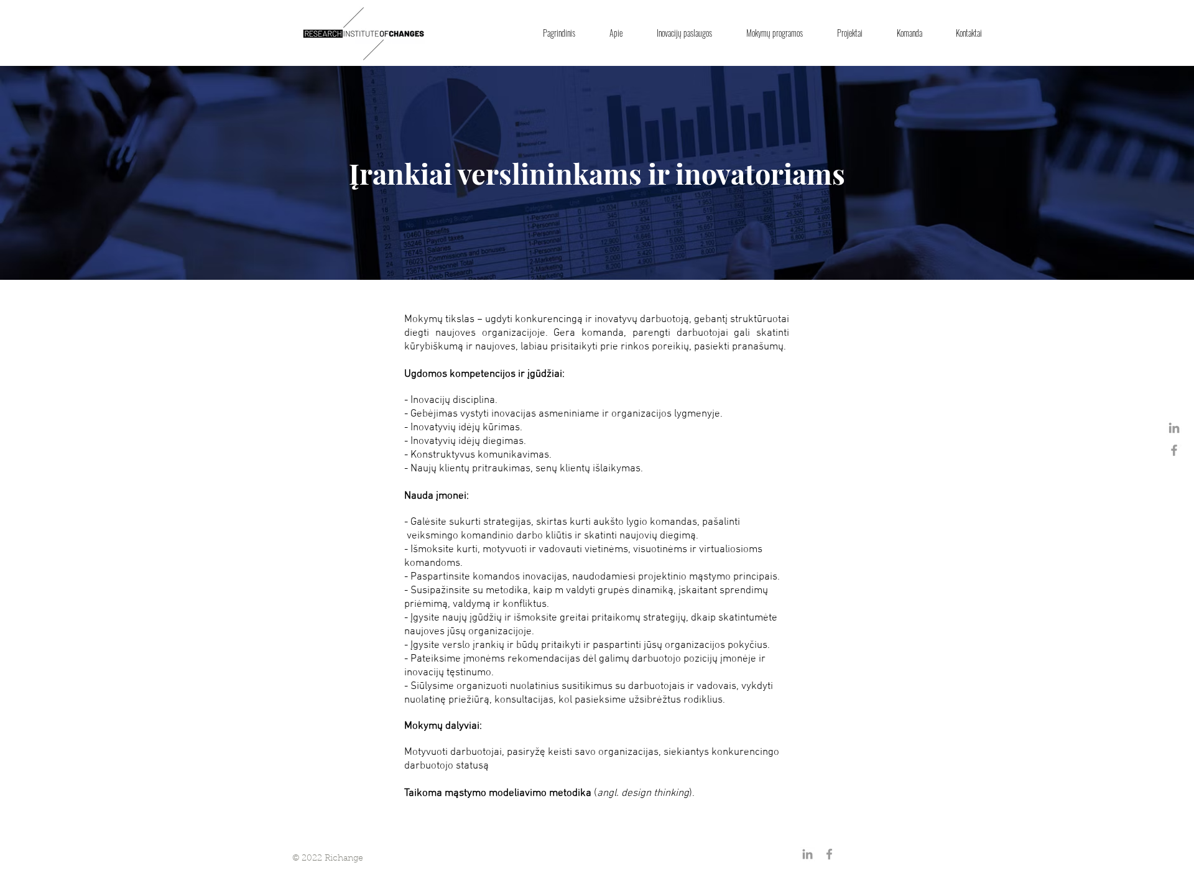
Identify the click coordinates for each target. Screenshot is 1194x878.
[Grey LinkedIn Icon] (1174, 427)
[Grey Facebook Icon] (1174, 450)
